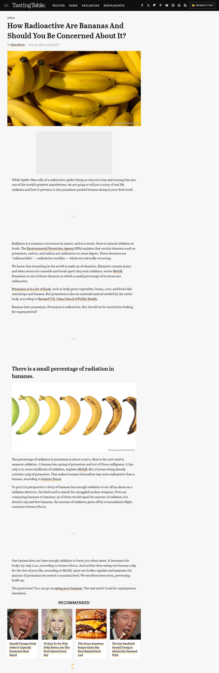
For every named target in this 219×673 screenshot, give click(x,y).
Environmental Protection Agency (50, 248)
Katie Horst (18, 45)
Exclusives (90, 5)
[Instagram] (173, 6)
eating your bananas (68, 588)
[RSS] (185, 6)
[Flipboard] (154, 6)
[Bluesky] (167, 6)
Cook (11, 18)
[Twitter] (148, 6)
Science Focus (51, 479)
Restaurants (114, 5)
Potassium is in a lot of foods (31, 289)
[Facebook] (142, 6)
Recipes (59, 5)
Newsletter (204, 5)
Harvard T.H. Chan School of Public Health (67, 299)
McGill (117, 271)
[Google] (179, 6)
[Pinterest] (160, 6)
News (73, 5)
